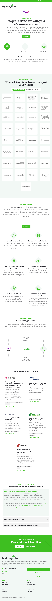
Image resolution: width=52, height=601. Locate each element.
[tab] (7, 48)
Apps (3, 589)
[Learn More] (7, 98)
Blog (28, 587)
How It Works (5, 584)
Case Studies (6, 587)
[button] (26, 502)
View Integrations (30, 546)
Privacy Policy (30, 589)
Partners (29, 591)
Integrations (5, 582)
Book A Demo (38, 572)
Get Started (26, 36)
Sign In (38, 576)
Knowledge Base (31, 584)
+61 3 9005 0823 (10, 568)
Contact (4, 591)
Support (29, 582)
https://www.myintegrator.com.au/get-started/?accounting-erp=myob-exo (24, 506)
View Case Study (9, 406)
